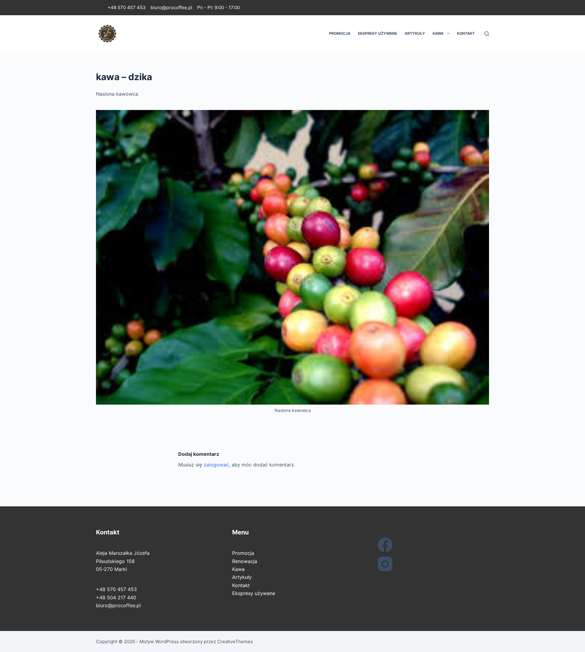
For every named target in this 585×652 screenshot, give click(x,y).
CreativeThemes (235, 641)
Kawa (438, 33)
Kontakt (466, 33)
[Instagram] (428, 564)
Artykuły (415, 33)
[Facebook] (428, 544)
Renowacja (244, 561)
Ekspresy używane (377, 33)
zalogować (216, 465)
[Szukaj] (486, 33)
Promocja (339, 33)
